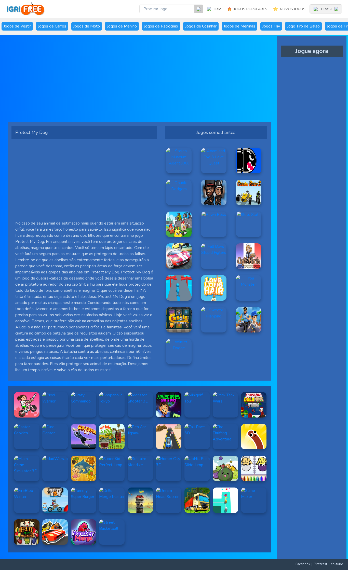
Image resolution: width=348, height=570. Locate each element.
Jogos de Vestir (17, 26)
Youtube (337, 564)
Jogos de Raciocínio (161, 26)
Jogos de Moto (86, 26)
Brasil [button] (327, 9)
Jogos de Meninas (239, 26)
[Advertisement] (139, 80)
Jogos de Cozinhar (201, 26)
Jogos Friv (271, 26)
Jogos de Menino (122, 26)
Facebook (303, 564)
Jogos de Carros (52, 26)
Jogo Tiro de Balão (303, 26)
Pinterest (320, 564)
